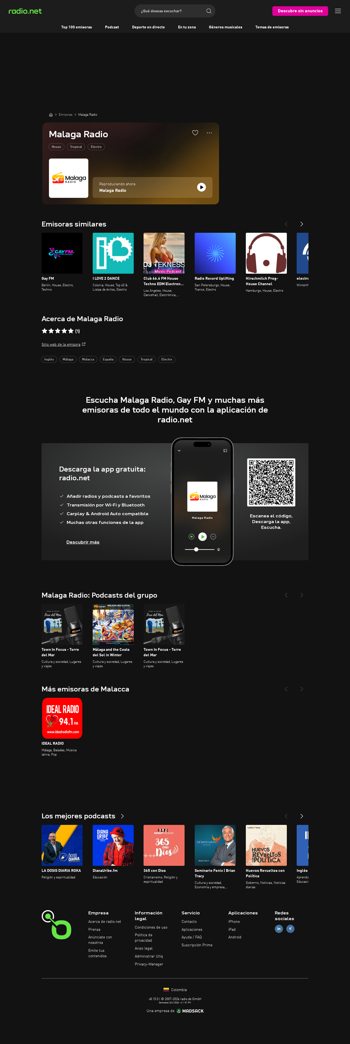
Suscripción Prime (197, 945)
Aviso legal (144, 948)
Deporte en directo (148, 27)
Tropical (76, 147)
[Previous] (286, 221)
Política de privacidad (143, 937)
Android (234, 937)
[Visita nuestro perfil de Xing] (290, 929)
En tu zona (187, 27)
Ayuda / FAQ (192, 937)
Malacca (88, 359)
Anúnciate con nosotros (100, 940)
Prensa (94, 930)
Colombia (178, 990)
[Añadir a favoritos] (195, 132)
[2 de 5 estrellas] (51, 331)
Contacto (189, 922)
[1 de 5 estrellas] (44, 331)
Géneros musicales (225, 27)
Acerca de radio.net (104, 922)
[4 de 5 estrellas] (64, 331)
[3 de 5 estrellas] (57, 331)
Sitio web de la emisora (61, 345)
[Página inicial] (51, 114)
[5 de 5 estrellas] (71, 331)
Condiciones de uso (151, 927)
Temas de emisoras (272, 27)
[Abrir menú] (338, 11)
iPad (232, 930)
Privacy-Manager (149, 964)
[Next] (301, 221)
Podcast (112, 27)
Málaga (68, 359)
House (56, 147)
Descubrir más (83, 542)
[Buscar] (209, 11)
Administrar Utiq (149, 956)
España (108, 359)
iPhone (234, 922)
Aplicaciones (192, 930)
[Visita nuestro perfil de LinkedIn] (279, 929)
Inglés (49, 359)
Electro (96, 147)
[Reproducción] (201, 187)
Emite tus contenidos (97, 953)
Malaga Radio (112, 191)
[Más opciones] (209, 133)
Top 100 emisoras (76, 27)
